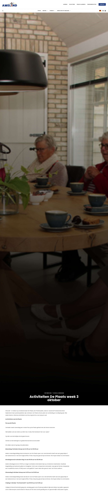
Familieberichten (91, 4)
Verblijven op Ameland (63, 10)
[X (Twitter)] (105, 10)
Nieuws (44, 10)
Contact (102, 4)
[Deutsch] (100, 10)
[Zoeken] (2, 10)
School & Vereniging (58, 393)
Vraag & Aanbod (81, 4)
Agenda (65, 4)
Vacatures (72, 4)
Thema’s (52, 10)
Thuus (39, 10)
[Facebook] (103, 10)
